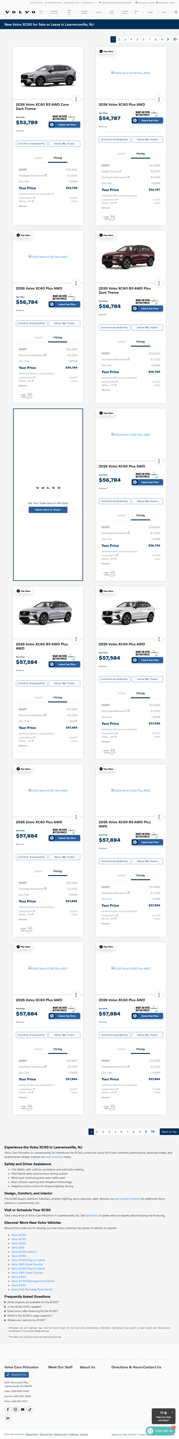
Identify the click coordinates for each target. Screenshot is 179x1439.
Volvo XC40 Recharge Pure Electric (33, 1281)
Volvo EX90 (18, 1255)
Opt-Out (84, 1434)
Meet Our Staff (60, 1367)
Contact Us (19, 1374)
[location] (99, 2)
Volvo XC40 (18, 1239)
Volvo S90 (17, 1247)
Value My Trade (64, 143)
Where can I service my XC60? (26, 1320)
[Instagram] (15, 1409)
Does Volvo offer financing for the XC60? (32, 1311)
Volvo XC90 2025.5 (24, 1251)
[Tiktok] (29, 1409)
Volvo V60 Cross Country (27, 1264)
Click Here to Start (48, 509)
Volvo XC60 (18, 1243)
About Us (87, 1367)
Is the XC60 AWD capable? (24, 1306)
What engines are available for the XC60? (33, 1302)
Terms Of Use (46, 1434)
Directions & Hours (127, 1367)
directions (92, 1215)
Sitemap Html (60, 1434)
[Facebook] (7, 1409)
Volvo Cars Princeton (14, 1434)
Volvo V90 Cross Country (27, 1272)
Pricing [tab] (57, 157)
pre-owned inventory (127, 1198)
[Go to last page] (175, 39)
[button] (76, 99)
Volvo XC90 (18, 1234)
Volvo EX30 (18, 1285)
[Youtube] (22, 1409)
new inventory (54, 1156)
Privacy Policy (31, 1434)
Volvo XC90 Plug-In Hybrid (28, 1268)
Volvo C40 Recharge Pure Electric (32, 1289)
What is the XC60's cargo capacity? (29, 1315)
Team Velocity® (130, 1434)
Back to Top (169, 1131)
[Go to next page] (168, 39)
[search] (176, 12)
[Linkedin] (7, 1417)
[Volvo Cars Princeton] (20, 11)
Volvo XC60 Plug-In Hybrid (28, 1260)
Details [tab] (38, 157)
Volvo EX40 (18, 1276)
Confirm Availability (31, 143)
